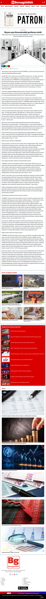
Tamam (42, 597)
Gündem (16, 6)
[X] (10, 574)
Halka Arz (27, 6)
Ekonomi (22, 6)
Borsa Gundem (26, 584)
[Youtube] (15, 574)
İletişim (25, 580)
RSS (9, 593)
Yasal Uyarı (26, 583)
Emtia (37, 6)
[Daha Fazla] (9, 66)
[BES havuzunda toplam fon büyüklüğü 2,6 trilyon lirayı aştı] (34, 313)
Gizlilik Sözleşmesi (27, 582)
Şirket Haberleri (9, 6)
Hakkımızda (26, 578)
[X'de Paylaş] (4, 66)
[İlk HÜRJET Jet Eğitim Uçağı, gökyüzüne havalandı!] (34, 280)
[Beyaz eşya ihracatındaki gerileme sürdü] (23, 52)
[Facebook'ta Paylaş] (2, 66)
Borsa (2, 6)
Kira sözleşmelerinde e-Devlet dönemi (10, 320)
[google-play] (23, 588)
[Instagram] (12, 574)
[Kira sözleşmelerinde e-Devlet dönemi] (12, 313)
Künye (25, 579)
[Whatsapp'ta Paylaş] (7, 66)
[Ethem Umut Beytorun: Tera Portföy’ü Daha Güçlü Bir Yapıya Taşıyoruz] (12, 280)
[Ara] (44, 2)
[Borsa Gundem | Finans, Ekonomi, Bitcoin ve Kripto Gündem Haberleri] (22, 2)
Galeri (3, 584)
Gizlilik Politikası (6, 597)
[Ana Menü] (1, 2)
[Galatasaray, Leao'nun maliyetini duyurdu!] (34, 296)
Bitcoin (33, 6)
